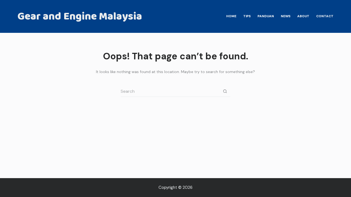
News (285, 16)
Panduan (265, 16)
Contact (324, 16)
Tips (247, 16)
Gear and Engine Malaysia (80, 16)
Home (231, 16)
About (303, 16)
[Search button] (224, 91)
